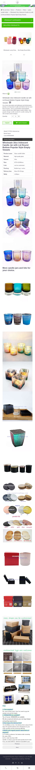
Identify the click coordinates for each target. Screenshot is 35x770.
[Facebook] (22, 763)
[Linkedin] (13, 763)
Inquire (7, 123)
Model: (5, 131)
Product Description (9, 139)
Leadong (21, 758)
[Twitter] (19, 763)
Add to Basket (22, 123)
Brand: (5, 133)
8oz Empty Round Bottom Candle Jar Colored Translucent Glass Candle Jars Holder (25, 50)
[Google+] (16, 763)
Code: (5, 135)
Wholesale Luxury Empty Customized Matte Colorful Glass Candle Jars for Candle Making (10, 50)
